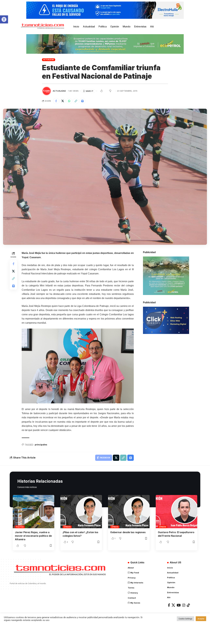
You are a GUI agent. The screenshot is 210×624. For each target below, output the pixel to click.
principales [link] (41, 444)
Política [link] (20, 527)
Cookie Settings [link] (185, 619)
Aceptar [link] (201, 619)
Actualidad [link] (48, 60)
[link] (4, 19)
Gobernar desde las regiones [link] (128, 532)
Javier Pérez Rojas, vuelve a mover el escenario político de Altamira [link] (33, 536)
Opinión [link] (67, 527)
